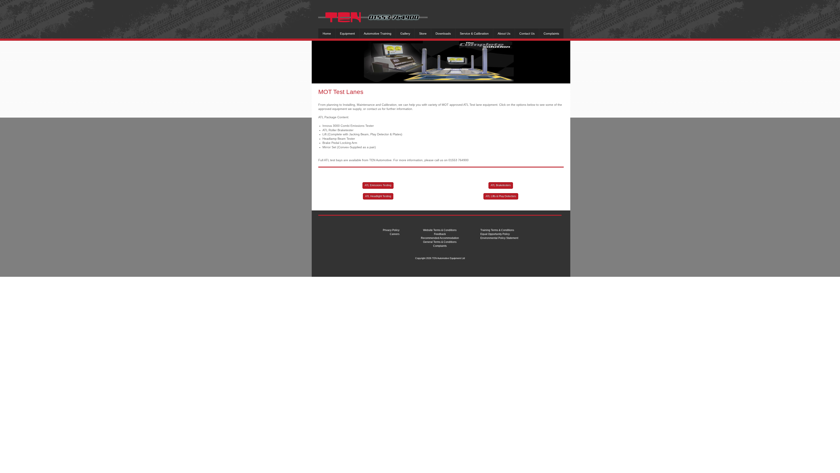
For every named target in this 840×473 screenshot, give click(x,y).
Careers (394, 234)
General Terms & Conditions (440, 242)
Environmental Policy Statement (499, 238)
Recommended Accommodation (440, 238)
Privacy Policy (391, 230)
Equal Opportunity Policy (495, 234)
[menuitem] (326, 33)
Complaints (440, 245)
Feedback (440, 234)
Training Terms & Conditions (497, 230)
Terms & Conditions (445, 230)
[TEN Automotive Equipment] (373, 16)
